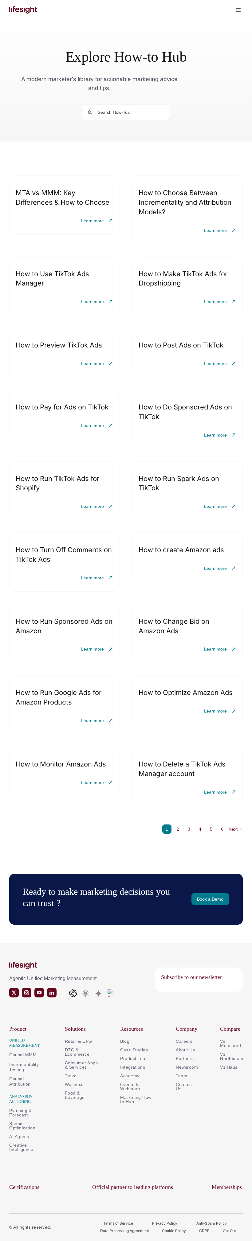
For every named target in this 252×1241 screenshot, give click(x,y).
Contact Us (184, 1086)
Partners (185, 1058)
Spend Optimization (22, 1125)
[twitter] (14, 992)
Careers (184, 1041)
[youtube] (39, 992)
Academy (130, 1075)
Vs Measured (230, 1043)
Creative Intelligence (21, 1147)
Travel (71, 1075)
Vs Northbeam (231, 1056)
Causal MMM (23, 1054)
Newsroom (187, 1067)
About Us (185, 1049)
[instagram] (26, 992)
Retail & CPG (78, 1041)
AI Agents (19, 1136)
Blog (124, 1041)
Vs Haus (229, 1067)
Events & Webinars (130, 1086)
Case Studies (134, 1049)
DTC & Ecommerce (77, 1052)
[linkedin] (52, 992)
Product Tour (133, 1058)
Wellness (74, 1084)
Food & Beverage (75, 1095)
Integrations (132, 1067)
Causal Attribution (20, 1081)
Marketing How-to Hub (136, 1099)
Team (182, 1075)
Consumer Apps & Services (81, 1065)
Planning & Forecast (20, 1112)
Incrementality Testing (24, 1067)
